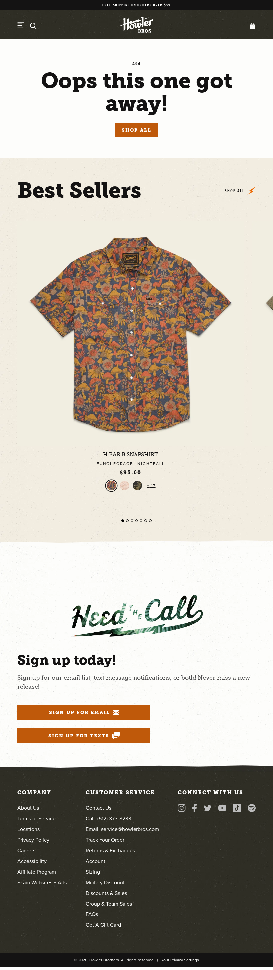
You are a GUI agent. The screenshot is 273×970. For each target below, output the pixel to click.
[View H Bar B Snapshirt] (130, 334)
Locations (28, 829)
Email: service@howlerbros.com (122, 829)
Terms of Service (36, 818)
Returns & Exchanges (110, 850)
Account (95, 861)
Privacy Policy (33, 840)
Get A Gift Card (103, 925)
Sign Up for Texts (78, 735)
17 (153, 485)
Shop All (136, 130)
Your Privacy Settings (180, 960)
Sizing (93, 872)
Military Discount (105, 882)
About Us (28, 808)
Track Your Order (105, 840)
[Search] (33, 26)
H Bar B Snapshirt (130, 455)
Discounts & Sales (106, 893)
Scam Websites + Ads (42, 882)
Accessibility (32, 861)
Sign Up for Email (79, 712)
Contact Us (98, 808)
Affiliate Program (36, 872)
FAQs (92, 914)
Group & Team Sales (109, 904)
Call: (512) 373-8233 (108, 818)
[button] (251, 26)
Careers (26, 850)
